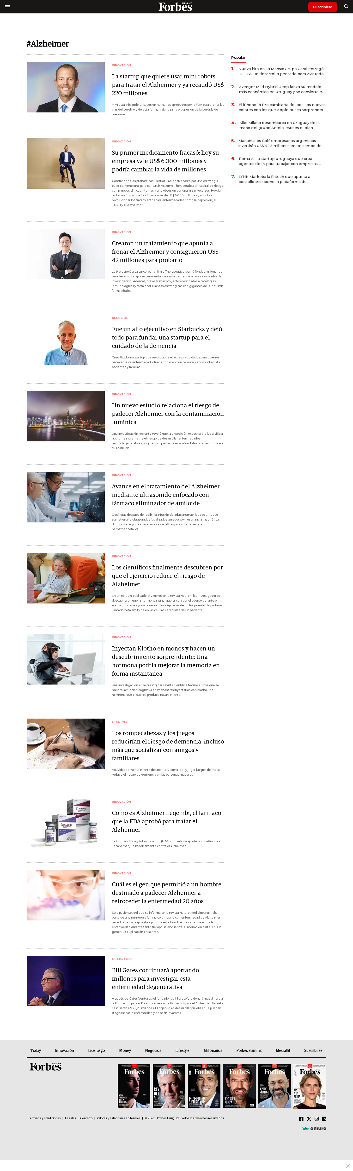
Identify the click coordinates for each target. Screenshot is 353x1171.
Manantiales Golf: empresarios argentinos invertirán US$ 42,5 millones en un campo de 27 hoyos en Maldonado (280, 143)
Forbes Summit (249, 1051)
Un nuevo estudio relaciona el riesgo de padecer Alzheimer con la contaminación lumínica (168, 414)
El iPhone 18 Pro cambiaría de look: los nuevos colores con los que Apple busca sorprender (282, 107)
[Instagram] (317, 1119)
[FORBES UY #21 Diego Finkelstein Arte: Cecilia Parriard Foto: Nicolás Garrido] (239, 1086)
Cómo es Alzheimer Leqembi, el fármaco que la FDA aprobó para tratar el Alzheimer (166, 821)
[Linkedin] (324, 1119)
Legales (70, 1118)
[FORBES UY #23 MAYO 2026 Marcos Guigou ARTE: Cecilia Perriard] (169, 1086)
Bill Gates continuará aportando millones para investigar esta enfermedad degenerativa (155, 978)
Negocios (153, 1051)
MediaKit (283, 1051)
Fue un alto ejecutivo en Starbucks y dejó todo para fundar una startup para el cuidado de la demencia (167, 337)
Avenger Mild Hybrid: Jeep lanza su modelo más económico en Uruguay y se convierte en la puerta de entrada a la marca (281, 89)
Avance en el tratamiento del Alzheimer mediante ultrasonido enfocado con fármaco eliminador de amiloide (166, 495)
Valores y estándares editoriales (118, 1118)
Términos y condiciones (44, 1118)
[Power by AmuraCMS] (314, 1128)
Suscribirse (322, 7)
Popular (238, 57)
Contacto (86, 1118)
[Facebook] (301, 1119)
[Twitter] (309, 1119)
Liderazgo (96, 1051)
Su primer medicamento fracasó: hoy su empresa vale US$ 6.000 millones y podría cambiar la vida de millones (165, 161)
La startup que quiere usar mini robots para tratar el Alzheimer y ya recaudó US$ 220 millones (168, 85)
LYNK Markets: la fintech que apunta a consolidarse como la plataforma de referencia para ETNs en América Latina (276, 179)
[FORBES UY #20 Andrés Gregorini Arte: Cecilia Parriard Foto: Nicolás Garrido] (274, 1086)
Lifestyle (182, 1051)
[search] (346, 7)
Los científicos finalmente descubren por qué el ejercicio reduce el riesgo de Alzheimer (167, 576)
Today (35, 1051)
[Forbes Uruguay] (176, 6)
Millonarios (213, 1051)
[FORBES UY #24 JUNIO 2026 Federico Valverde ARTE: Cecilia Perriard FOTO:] (134, 1086)
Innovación (64, 1051)
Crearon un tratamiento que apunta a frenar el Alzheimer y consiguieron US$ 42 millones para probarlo (165, 251)
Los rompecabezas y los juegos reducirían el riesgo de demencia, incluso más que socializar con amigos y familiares (168, 745)
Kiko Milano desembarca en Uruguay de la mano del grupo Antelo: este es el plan (279, 125)
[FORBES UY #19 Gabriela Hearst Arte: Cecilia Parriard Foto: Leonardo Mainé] (309, 1086)
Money (125, 1051)
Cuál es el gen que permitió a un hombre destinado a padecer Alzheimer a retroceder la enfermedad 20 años (166, 893)
